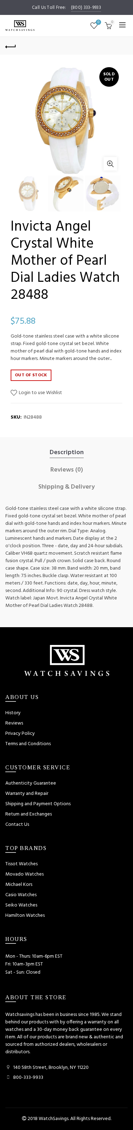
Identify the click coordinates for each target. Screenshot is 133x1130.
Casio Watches (21, 895)
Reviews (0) (66, 470)
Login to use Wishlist (40, 393)
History (13, 713)
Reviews (14, 723)
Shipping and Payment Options (38, 804)
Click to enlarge (110, 164)
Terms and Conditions (28, 744)
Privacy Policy (20, 734)
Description (67, 453)
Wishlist (98, 22)
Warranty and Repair (26, 794)
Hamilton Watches (25, 915)
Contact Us (17, 824)
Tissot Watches (21, 864)
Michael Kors (18, 885)
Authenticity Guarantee (30, 783)
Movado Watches (24, 874)
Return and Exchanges (28, 814)
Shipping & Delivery (66, 487)
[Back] (11, 46)
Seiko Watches (21, 905)
